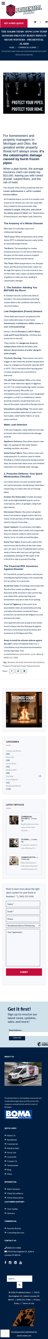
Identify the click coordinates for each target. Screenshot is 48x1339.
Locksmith (11, 1157)
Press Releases (12, 779)
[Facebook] (5, 1262)
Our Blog (9, 776)
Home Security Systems (34, 662)
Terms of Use (28, 1303)
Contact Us (12, 1161)
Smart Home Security (30, 666)
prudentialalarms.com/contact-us (18, 654)
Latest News (11, 763)
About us (11, 1135)
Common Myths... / (29, 858)
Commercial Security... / (29, 818)
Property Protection (11, 666)
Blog (9, 1169)
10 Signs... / (29, 840)
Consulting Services (15, 1232)
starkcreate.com (24, 1335)
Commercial (12, 1144)
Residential (12, 1139)
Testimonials (12, 1165)
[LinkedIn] (14, 1262)
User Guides (12, 1209)
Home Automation (15, 1197)
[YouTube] (19, 1262)
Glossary (11, 1213)
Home (11, 47)
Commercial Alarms (27, 47)
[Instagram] (9, 1262)
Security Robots (14, 1228)
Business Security (15, 662)
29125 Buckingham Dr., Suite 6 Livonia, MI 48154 (23, 1296)
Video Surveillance (15, 1193)
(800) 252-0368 (11, 657)
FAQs (9, 1174)
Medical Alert (11, 770)
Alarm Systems (13, 1189)
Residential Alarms (13, 786)
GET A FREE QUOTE (14, 23)
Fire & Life (10, 757)
